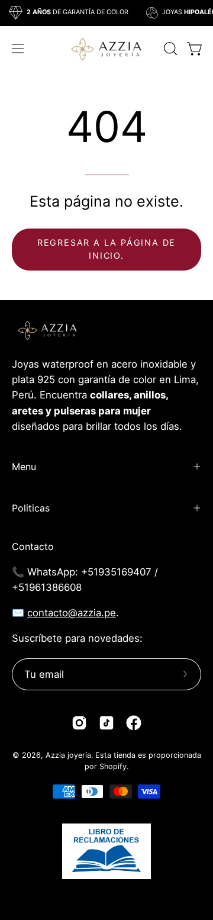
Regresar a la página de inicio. (106, 248)
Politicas (31, 508)
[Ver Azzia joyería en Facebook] (134, 723)
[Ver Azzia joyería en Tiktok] (106, 723)
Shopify (113, 766)
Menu (24, 466)
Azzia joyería (68, 755)
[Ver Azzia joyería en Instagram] (79, 723)
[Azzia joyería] (106, 48)
